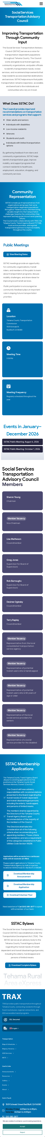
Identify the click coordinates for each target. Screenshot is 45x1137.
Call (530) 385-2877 (26, 906)
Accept (22, 1126)
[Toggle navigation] (41, 4)
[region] (22, 1127)
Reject (22, 1132)
